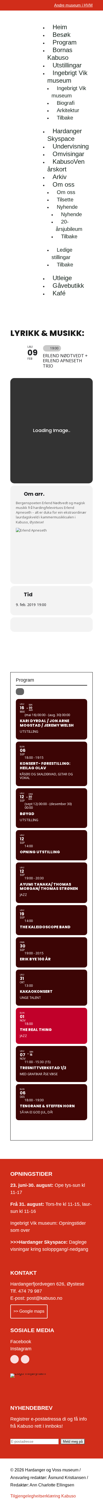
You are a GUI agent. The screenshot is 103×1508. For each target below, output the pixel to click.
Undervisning (71, 146)
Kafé (59, 293)
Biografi (65, 103)
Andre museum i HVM (73, 5)
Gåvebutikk (68, 285)
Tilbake (65, 118)
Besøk (62, 34)
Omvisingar (68, 153)
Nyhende (67, 207)
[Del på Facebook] (45, 624)
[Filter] (20, 691)
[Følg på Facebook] (14, 1359)
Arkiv (60, 176)
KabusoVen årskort (66, 165)
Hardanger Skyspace (64, 134)
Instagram (20, 1348)
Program (65, 42)
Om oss (63, 184)
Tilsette (65, 199)
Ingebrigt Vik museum (67, 76)
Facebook (20, 1341)
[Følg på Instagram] (25, 1359)
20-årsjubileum (69, 225)
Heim (60, 27)
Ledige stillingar (62, 253)
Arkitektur (68, 110)
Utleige (62, 277)
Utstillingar (67, 65)
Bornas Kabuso (59, 53)
